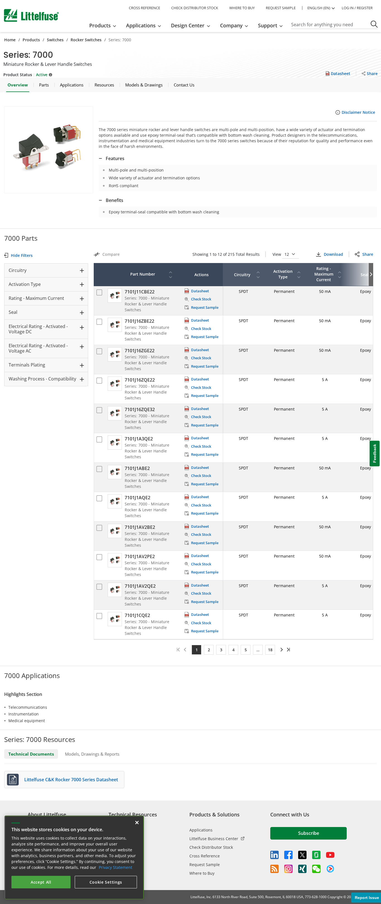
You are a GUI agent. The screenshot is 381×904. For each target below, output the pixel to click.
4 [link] (233, 649)
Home (10, 39)
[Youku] (330, 869)
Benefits (114, 200)
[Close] (137, 822)
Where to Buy (201, 873)
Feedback (374, 453)
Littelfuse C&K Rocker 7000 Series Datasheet (71, 780)
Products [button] (100, 25)
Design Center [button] (187, 25)
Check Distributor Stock (211, 847)
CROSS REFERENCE (144, 7)
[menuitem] (104, 25)
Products (31, 39)
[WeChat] (316, 869)
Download (333, 254)
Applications (201, 830)
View (277, 254)
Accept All (41, 882)
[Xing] (302, 869)
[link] (281, 650)
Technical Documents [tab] (31, 754)
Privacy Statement (115, 867)
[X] (302, 855)
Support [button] (267, 25)
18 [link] (270, 649)
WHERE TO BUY (242, 7)
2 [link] (209, 649)
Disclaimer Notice (358, 112)
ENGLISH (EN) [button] (318, 7)
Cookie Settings (106, 882)
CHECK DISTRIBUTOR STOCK (194, 7)
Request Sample (204, 864)
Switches (55, 39)
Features (115, 158)
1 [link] (197, 649)
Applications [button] (141, 25)
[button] (48, 150)
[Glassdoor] (316, 855)
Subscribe (308, 833)
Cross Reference (204, 856)
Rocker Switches (86, 39)
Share (367, 254)
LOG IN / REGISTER (357, 7)
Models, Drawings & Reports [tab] (92, 754)
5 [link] (246, 649)
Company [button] (231, 25)
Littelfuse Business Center (213, 838)
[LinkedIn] (274, 855)
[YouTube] (330, 855)
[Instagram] (288, 869)
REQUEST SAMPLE (281, 7)
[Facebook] (288, 855)
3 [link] (221, 649)
